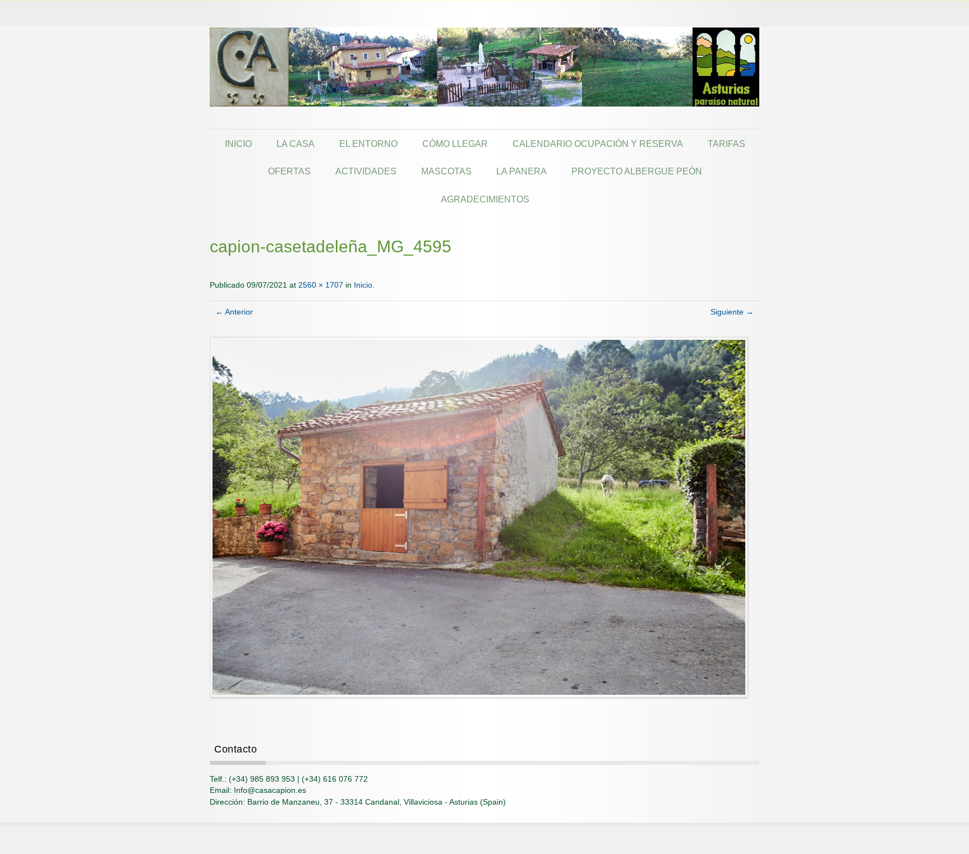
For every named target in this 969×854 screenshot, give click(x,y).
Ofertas (289, 171)
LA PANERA (521, 171)
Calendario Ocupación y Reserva (598, 144)
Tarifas (726, 144)
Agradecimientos (485, 199)
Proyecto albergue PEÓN (636, 171)
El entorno (368, 144)
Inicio (238, 144)
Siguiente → (732, 312)
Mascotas (446, 171)
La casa (295, 144)
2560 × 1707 (320, 285)
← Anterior (234, 312)
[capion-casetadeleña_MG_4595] (479, 517)
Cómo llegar (455, 144)
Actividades (365, 171)
